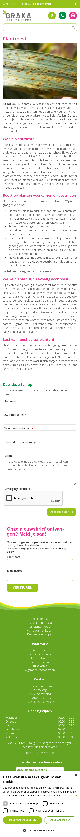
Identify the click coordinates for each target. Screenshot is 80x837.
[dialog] (40, 804)
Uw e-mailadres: (15, 415)
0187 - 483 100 (41, 698)
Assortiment (40, 650)
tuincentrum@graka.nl (41, 701)
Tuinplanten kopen (40, 626)
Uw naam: (11, 401)
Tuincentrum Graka (40, 623)
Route (52, 15)
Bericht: (8, 455)
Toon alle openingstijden (40, 753)
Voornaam (13, 556)
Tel (62, 15)
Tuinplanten (40, 666)
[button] (40, 830)
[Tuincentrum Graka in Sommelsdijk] (17, 15)
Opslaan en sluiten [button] (22, 820)
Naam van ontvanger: (18, 428)
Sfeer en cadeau (40, 662)
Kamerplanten (40, 658)
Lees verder (70, 795)
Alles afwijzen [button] (60, 820)
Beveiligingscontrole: (17, 489)
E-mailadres (14, 570)
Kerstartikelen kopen (40, 634)
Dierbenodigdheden (40, 654)
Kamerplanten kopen (40, 630)
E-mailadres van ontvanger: (22, 442)
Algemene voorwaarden (40, 670)
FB (75, 4)
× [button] (75, 775)
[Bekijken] (73, 15)
